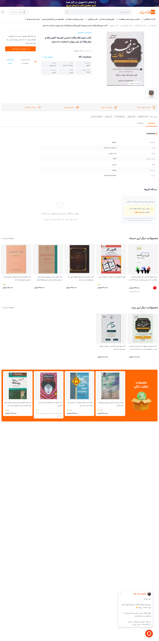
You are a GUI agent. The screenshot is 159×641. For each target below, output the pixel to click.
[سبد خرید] (2, 12)
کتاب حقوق (78, 51)
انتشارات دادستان (96, 116)
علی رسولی (108, 116)
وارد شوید (137, 212)
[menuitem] (149, 19)
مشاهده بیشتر (8, 238)
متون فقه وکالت (119, 116)
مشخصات (151, 123)
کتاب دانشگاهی (143, 116)
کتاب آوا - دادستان (84, 32)
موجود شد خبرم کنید (19, 49)
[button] (4, 263)
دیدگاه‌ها (140, 123)
